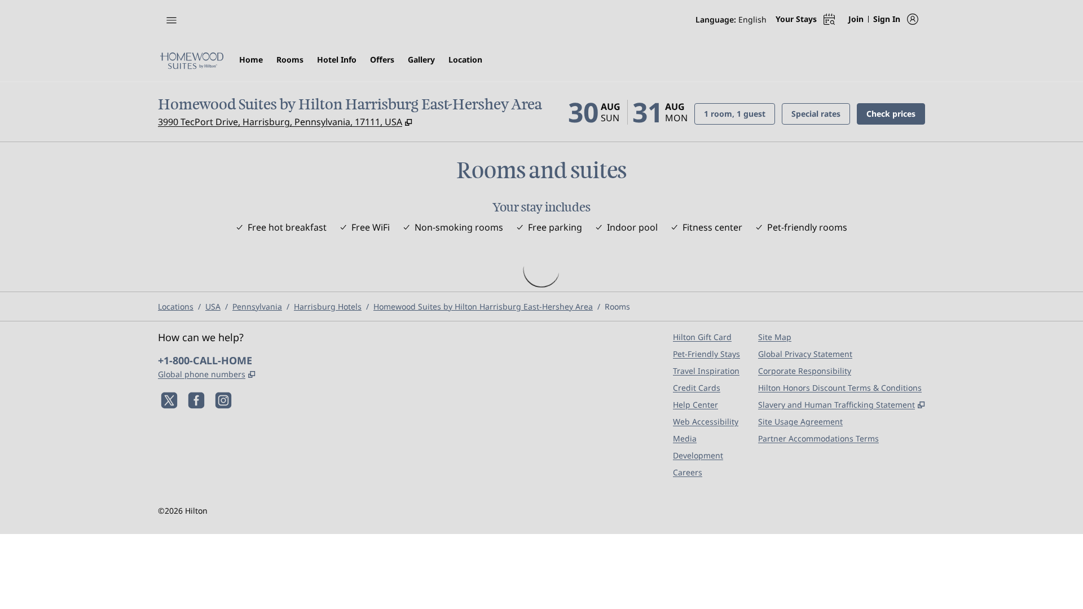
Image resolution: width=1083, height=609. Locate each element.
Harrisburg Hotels (328, 306)
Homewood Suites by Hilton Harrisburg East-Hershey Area (483, 306)
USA (213, 306)
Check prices (895, 113)
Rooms (617, 306)
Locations (175, 306)
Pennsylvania (257, 306)
